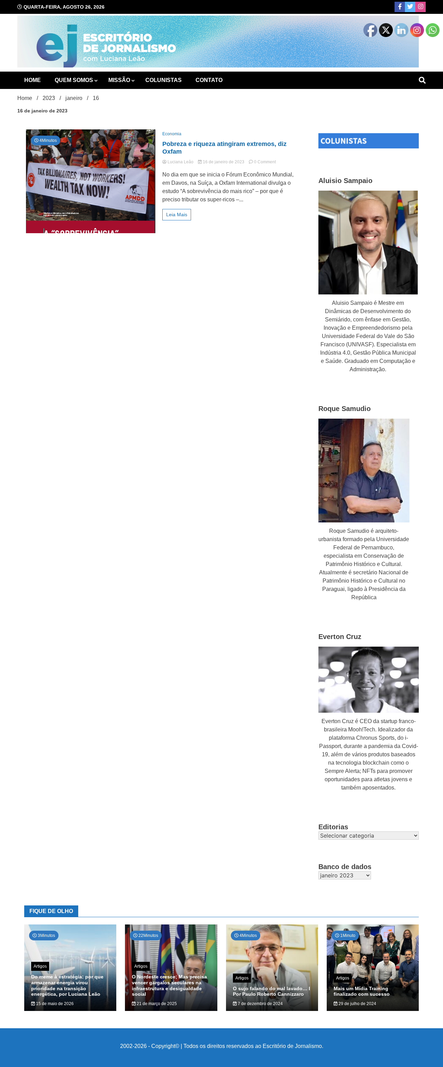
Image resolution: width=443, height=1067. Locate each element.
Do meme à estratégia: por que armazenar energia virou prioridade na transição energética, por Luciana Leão (67, 985)
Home (32, 80)
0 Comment (265, 161)
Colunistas (163, 80)
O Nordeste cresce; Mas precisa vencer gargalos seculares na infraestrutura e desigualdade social (169, 985)
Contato (209, 80)
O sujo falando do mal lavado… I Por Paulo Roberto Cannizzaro (271, 991)
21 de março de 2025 (156, 1003)
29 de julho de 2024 (356, 1003)
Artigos (40, 966)
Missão (119, 80)
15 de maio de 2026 (54, 1003)
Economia (171, 133)
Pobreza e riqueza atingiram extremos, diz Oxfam (224, 147)
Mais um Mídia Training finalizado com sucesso (362, 991)
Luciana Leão (180, 161)
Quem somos (74, 80)
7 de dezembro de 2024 (260, 1003)
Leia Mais (176, 214)
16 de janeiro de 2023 (223, 161)
